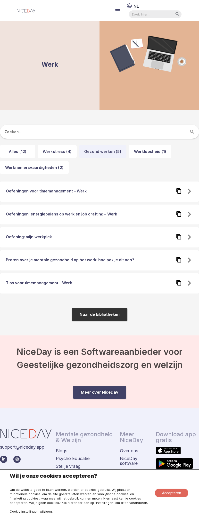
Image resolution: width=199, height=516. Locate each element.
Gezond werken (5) (102, 151)
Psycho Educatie (73, 458)
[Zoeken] (192, 132)
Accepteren (171, 493)
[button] (118, 11)
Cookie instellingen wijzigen (31, 511)
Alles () (18, 151)
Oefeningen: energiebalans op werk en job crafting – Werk (61, 214)
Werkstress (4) (57, 151)
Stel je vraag (68, 466)
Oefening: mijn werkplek (29, 236)
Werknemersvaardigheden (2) (34, 167)
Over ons (129, 450)
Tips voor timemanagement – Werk (39, 282)
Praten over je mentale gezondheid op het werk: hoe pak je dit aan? (70, 259)
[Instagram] (17, 459)
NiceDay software (129, 461)
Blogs (61, 450)
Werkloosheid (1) (150, 151)
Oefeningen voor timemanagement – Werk (46, 191)
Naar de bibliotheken (100, 314)
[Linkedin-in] (3, 459)
